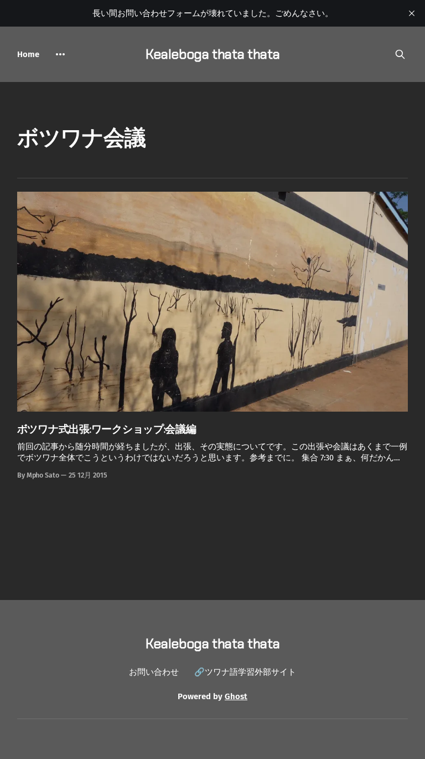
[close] (412, 13)
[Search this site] (400, 54)
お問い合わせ (154, 672)
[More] (60, 54)
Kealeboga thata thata (212, 54)
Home (28, 54)
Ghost (236, 696)
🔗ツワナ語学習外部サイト (245, 672)
